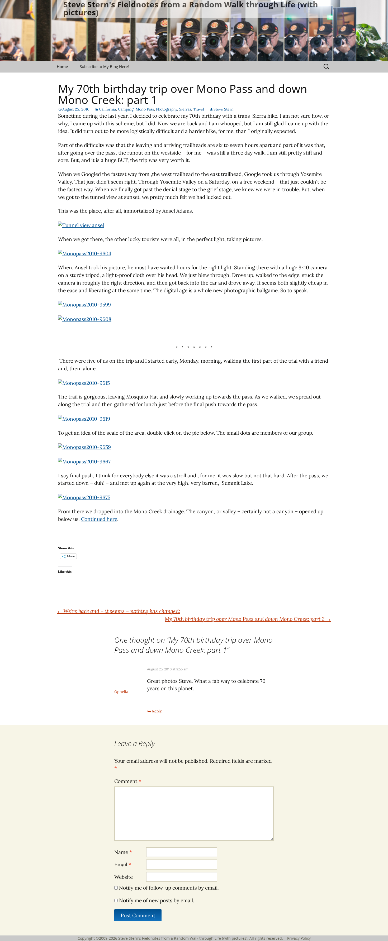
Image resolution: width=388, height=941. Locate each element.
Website (123, 877)
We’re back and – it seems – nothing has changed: (118, 611)
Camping (126, 109)
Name (123, 852)
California (107, 109)
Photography (166, 109)
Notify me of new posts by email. (156, 900)
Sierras (185, 109)
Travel (198, 109)
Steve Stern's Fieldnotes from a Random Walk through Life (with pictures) (182, 938)
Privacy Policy (299, 938)
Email (122, 864)
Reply (157, 711)
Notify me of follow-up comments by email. (169, 888)
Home (62, 66)
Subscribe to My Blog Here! (104, 66)
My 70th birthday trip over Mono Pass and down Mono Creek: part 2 (248, 619)
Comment (127, 781)
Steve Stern (224, 109)
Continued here (99, 519)
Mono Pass (145, 109)
